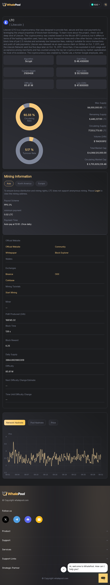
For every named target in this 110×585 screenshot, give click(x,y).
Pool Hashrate (37, 422)
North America (24, 183)
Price (53, 422)
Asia (9, 183)
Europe (41, 183)
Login (97, 190)
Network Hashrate (14, 422)
